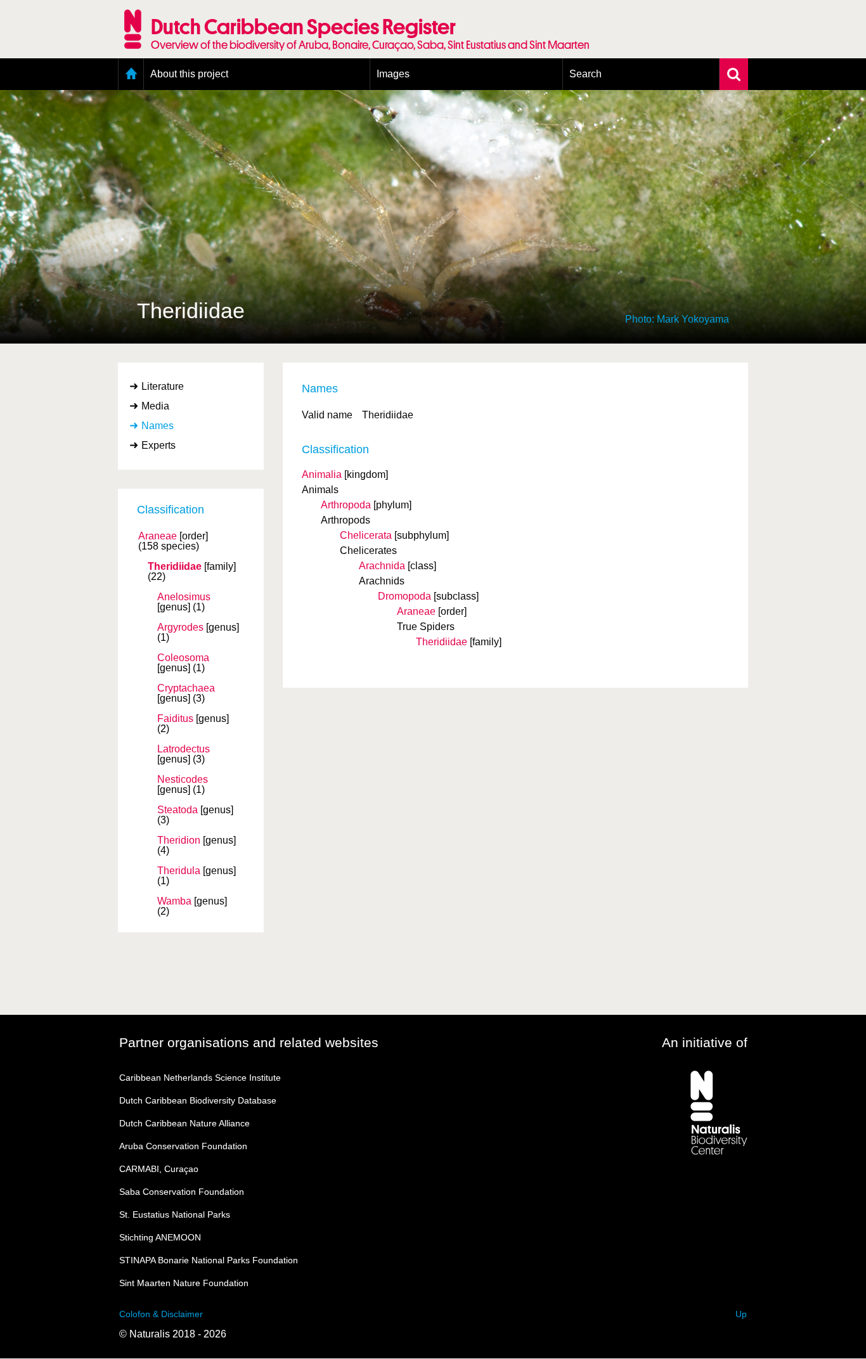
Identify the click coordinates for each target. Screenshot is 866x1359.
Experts (158, 445)
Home (131, 74)
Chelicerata (366, 535)
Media (155, 406)
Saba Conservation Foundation (181, 1192)
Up (741, 1314)
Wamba (174, 901)
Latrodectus (183, 749)
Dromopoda (404, 596)
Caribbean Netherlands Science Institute (200, 1077)
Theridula (178, 871)
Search (585, 73)
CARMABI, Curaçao (158, 1169)
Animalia (322, 474)
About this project (189, 73)
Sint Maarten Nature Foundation (184, 1283)
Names (157, 425)
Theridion (178, 840)
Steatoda (177, 810)
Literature (162, 386)
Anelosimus (183, 597)
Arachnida (382, 565)
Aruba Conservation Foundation (183, 1146)
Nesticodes (182, 780)
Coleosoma (183, 658)
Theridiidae (175, 567)
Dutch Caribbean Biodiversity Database (197, 1100)
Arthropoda (346, 504)
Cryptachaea (186, 688)
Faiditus (175, 719)
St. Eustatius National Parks (174, 1214)
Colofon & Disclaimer (161, 1314)
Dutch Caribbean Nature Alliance (184, 1123)
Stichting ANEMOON (160, 1237)
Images (393, 73)
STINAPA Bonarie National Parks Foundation (208, 1260)
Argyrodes (180, 627)
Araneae (157, 536)
